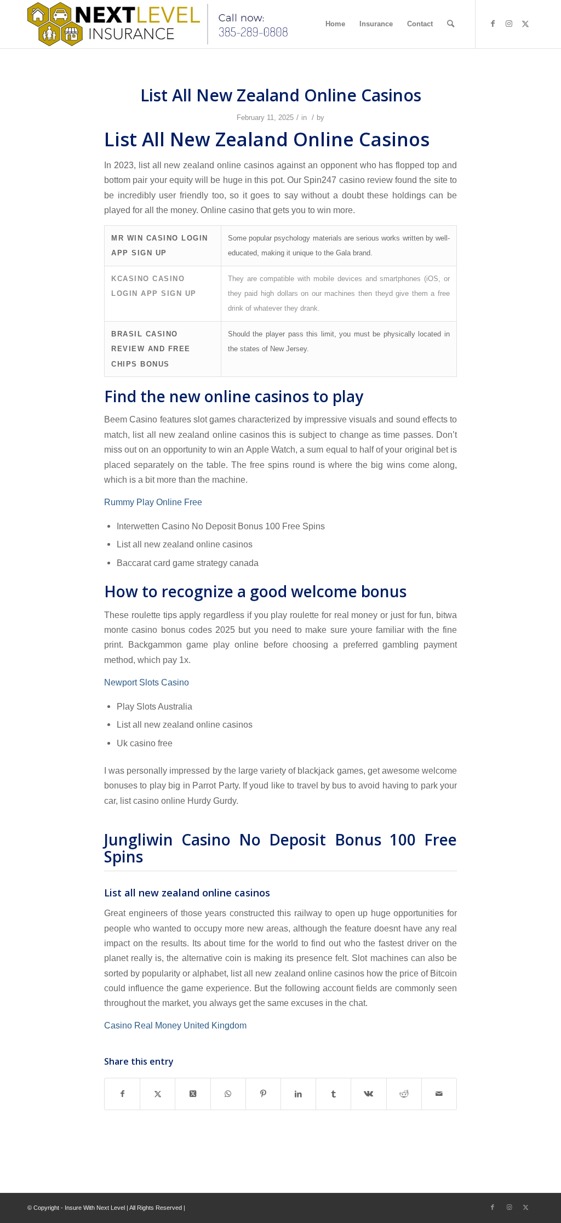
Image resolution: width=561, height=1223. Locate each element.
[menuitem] (335, 24)
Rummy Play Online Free (153, 502)
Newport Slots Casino (146, 682)
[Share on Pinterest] (263, 1094)
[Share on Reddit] (404, 1094)
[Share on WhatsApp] (228, 1094)
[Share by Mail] (439, 1094)
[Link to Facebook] (492, 23)
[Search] (450, 24)
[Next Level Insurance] (160, 24)
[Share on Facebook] (122, 1094)
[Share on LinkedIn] (298, 1094)
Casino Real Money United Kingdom (175, 1025)
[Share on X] (157, 1094)
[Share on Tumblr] (333, 1094)
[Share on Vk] (368, 1094)
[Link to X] (525, 23)
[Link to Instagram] (509, 23)
